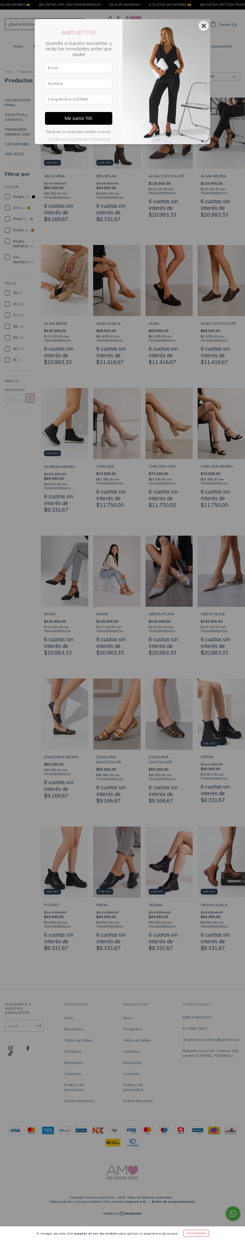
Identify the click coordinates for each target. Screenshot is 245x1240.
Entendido (196, 1233)
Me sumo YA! (79, 118)
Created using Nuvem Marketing (79, 139)
